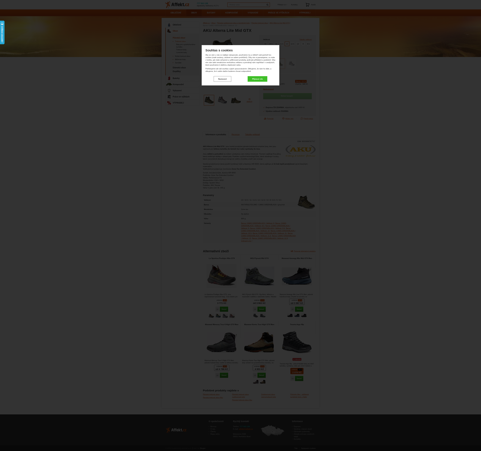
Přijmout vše (257, 79)
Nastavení (222, 79)
